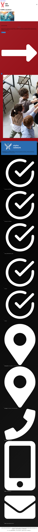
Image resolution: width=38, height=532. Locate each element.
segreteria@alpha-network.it (10, 523)
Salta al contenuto (3, 0)
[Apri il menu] (37, 4)
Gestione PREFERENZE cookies (8, 253)
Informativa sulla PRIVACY (8, 189)
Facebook (5, 288)
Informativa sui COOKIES (7, 221)
